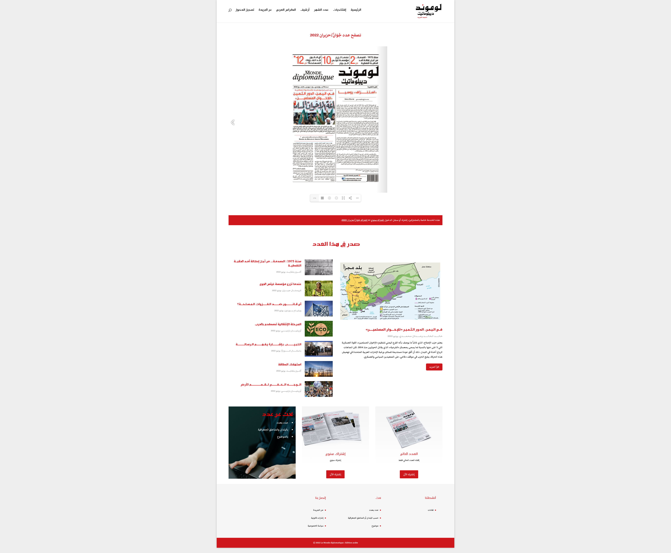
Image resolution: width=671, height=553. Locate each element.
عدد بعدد (282, 422)
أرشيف (304, 10)
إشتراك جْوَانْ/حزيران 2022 (354, 220)
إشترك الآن (335, 474)
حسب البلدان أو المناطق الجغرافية (363, 518)
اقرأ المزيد (434, 367)
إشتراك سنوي (377, 220)
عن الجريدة (265, 10)
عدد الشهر (321, 10)
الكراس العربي (286, 10)
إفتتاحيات (339, 10)
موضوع (375, 525)
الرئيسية (356, 10)
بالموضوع (282, 436)
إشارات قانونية (317, 518)
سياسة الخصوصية (315, 525)
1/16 (314, 198)
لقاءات (431, 510)
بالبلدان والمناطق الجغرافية (273, 429)
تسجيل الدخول (245, 10)
